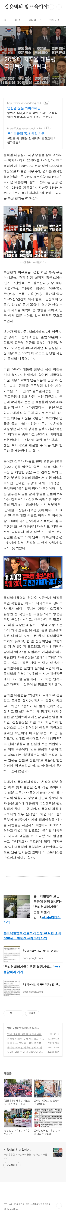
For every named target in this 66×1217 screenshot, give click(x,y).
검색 (51, 7)
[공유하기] (16, 1013)
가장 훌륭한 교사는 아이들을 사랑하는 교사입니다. (25, 1156)
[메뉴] (59, 6)
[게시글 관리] (20, 1013)
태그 (17, 20)
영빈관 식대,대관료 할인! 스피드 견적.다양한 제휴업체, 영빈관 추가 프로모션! (32, 114)
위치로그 (54, 20)
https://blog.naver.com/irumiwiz (25, 128)
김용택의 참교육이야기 (28, 7)
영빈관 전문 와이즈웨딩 (24, 108)
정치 (10, 1027)
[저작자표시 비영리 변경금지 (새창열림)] (44, 1013)
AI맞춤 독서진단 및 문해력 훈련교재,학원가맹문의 (31, 140)
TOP (59, 1206)
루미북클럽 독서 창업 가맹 (26, 133)
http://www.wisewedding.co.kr (24, 102)
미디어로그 (35, 20)
